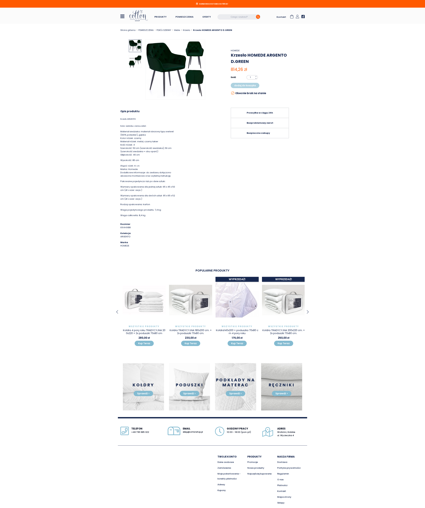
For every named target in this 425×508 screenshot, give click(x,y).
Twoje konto (227, 456)
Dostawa (282, 462)
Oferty (206, 16)
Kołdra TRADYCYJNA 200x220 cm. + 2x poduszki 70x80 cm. (237, 331)
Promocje (252, 462)
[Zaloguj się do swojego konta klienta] (297, 17)
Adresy (221, 484)
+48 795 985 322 (140, 432)
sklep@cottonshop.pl (193, 431)
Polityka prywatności (288, 467)
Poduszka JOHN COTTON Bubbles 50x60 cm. (283, 331)
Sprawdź (143, 393)
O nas (280, 479)
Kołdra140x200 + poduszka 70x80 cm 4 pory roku (191, 331)
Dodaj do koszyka (245, 85)
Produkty (160, 16)
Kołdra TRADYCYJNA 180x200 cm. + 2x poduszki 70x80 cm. (144, 331)
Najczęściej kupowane (259, 473)
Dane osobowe (225, 462)
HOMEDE (235, 50)
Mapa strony (284, 497)
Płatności (282, 485)
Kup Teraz (144, 343)
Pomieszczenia (184, 16)
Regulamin (283, 473)
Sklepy (281, 502)
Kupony (221, 490)
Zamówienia (224, 467)
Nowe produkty (255, 467)
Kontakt (281, 17)
